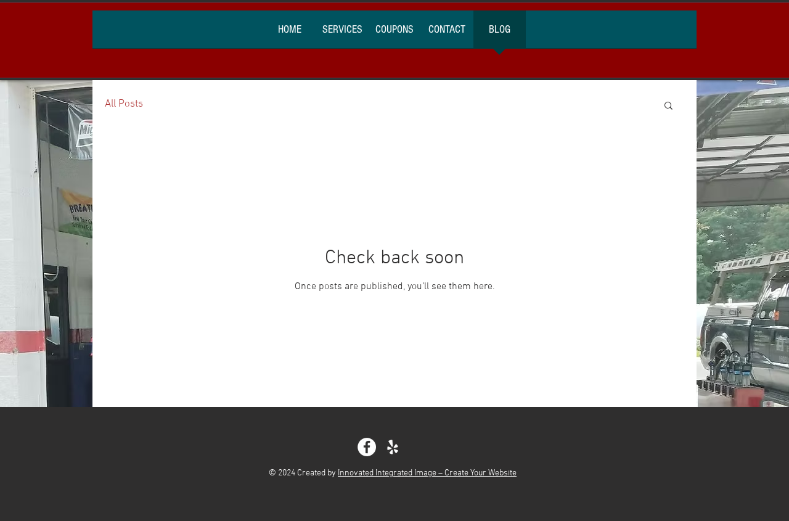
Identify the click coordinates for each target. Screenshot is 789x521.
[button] (668, 106)
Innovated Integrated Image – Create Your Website (427, 473)
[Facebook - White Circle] (367, 447)
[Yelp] (392, 447)
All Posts (124, 104)
